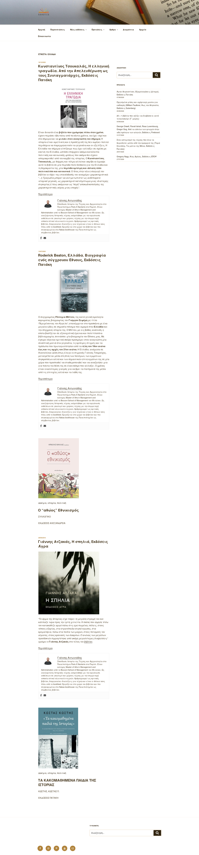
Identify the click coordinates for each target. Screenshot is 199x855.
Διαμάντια (128, 29)
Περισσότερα (45, 194)
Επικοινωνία (44, 36)
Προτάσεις (97, 29)
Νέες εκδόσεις (77, 29)
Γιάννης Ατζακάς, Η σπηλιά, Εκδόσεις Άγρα (73, 544)
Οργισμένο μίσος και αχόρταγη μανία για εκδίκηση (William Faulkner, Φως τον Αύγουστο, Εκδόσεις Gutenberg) (138, 105)
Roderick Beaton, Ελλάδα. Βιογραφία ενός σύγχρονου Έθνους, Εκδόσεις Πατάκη (72, 260)
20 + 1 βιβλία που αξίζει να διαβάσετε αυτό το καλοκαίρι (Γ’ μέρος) (138, 117)
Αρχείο (142, 29)
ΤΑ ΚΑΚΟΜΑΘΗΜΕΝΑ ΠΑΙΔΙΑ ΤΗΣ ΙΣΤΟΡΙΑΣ (67, 782)
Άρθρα (112, 29)
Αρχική (41, 29)
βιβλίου (88, 641)
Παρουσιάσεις (57, 29)
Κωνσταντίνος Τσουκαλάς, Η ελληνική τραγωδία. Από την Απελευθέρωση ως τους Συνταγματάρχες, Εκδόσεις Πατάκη (73, 73)
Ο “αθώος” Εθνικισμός (58, 510)
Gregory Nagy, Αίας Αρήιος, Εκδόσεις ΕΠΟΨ (136, 156)
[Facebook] (41, 238)
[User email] (45, 238)
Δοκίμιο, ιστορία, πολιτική (52, 502)
